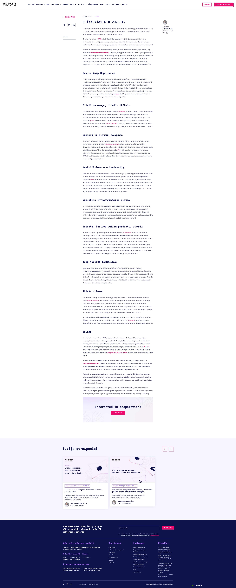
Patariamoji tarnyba (139, 547)
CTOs (100, 39)
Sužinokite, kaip (113, 557)
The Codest (131, 320)
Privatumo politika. (154, 535)
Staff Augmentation (138, 559)
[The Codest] (9, 5)
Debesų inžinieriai (138, 564)
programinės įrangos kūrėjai (117, 353)
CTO (118, 150)
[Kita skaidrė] (171, 449)
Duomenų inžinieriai (139, 567)
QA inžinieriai (137, 572)
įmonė (92, 120)
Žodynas (111, 562)
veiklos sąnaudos (111, 123)
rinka (92, 179)
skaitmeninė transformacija (99, 52)
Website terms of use (93, 584)
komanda (116, 94)
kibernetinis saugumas (91, 363)
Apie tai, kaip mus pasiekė (116, 550)
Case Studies (113, 555)
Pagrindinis (112, 547)
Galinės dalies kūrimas (140, 554)
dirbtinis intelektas (93, 300)
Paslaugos (112, 552)
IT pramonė (127, 232)
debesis (146, 347)
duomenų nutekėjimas (112, 144)
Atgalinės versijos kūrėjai (140, 562)
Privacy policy (82, 584)
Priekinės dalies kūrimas (140, 557)
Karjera (111, 560)
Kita (134, 569)
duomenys (121, 111)
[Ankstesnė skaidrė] (164, 449)
